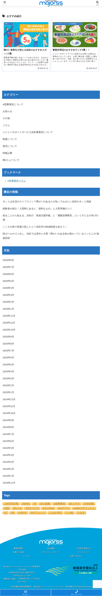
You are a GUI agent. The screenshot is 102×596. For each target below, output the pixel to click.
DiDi (7, 508)
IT (6, 512)
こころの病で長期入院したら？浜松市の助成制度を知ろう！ (35, 226)
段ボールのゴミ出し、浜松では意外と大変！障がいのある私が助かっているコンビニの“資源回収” (51, 235)
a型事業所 (59, 503)
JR (12, 512)
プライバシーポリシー (51, 552)
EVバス (18, 508)
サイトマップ (83, 552)
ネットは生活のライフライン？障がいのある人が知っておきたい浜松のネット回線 (47, 201)
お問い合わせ (75, 556)
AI (35, 503)
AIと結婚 (45, 503)
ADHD (26, 503)
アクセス (26, 556)
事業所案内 (18, 548)
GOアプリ (63, 508)
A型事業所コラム (16, 180)
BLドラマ (74, 503)
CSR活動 (89, 503)
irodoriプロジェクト (84, 508)
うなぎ (81, 512)
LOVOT (22, 512)
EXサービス (32, 508)
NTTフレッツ (38, 512)
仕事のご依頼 (18, 552)
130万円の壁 (11, 503)
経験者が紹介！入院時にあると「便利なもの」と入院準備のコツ (37, 208)
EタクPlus (48, 508)
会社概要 (51, 548)
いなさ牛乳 (55, 512)
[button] (94, 434)
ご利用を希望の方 (83, 548)
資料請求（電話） (10, 579)
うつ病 (69, 512)
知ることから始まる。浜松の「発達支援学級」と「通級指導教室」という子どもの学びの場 (50, 217)
